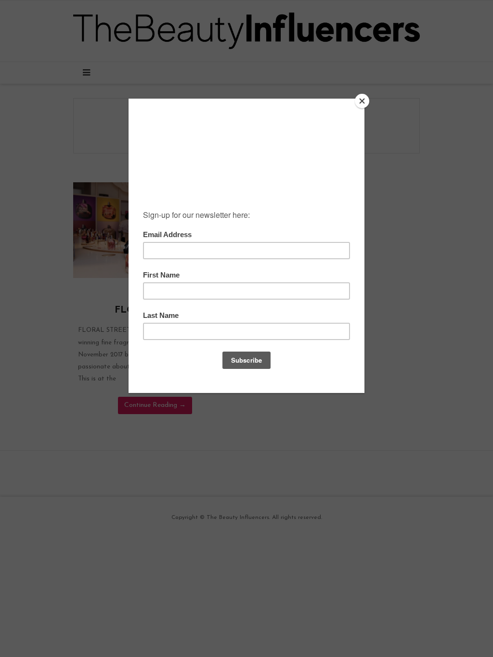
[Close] (362, 101)
